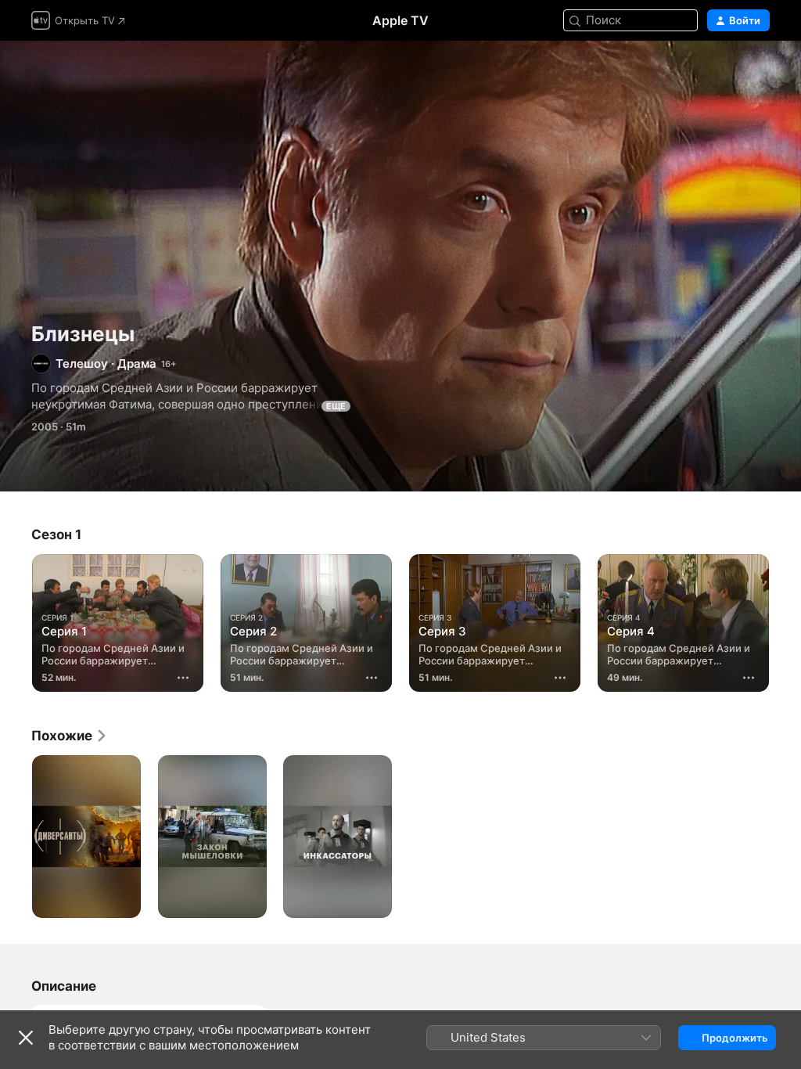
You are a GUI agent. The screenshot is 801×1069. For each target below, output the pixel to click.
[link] (69, 735)
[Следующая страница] (785, 620)
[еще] (183, 678)
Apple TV (400, 20)
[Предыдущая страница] (16, 620)
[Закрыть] (26, 1038)
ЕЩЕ (336, 406)
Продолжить (735, 1037)
